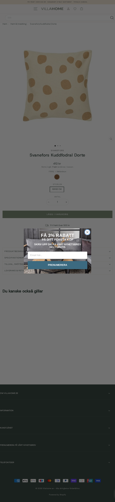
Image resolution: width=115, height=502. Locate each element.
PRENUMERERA (57, 265)
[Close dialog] (87, 232)
